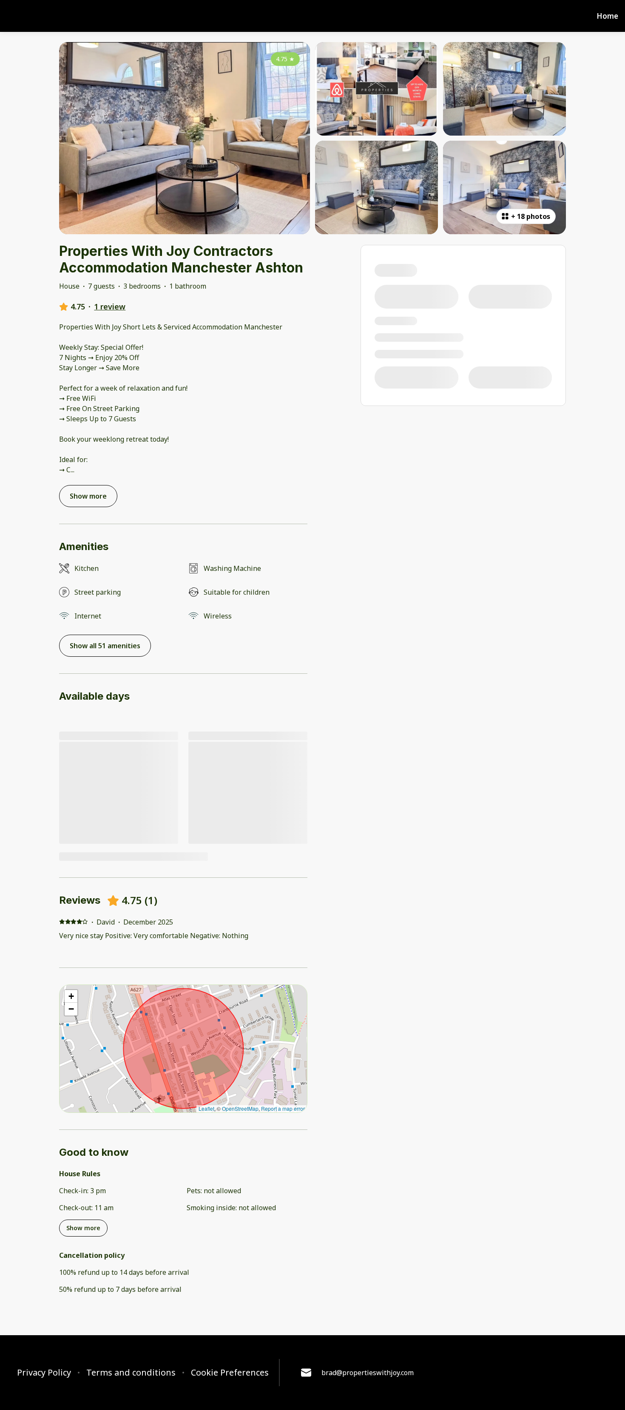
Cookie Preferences (230, 1372)
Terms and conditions (131, 1372)
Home (607, 16)
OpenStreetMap (240, 1108)
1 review (109, 306)
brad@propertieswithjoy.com (367, 1372)
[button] (71, 996)
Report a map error (283, 1108)
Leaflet (206, 1108)
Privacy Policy (44, 1372)
